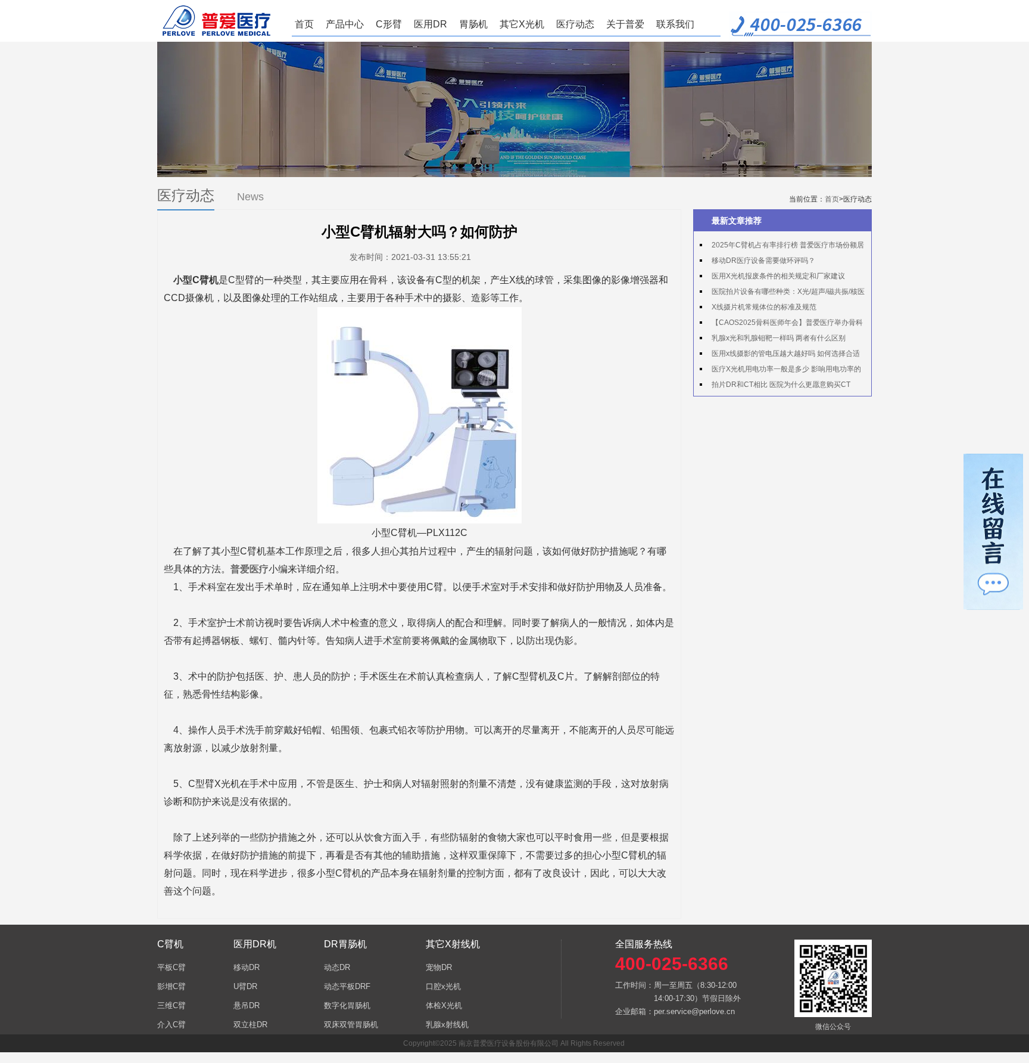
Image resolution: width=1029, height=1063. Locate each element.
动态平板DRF (347, 986)
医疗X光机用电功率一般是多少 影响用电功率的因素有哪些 (780, 371)
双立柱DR (250, 1024)
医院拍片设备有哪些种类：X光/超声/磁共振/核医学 (782, 293)
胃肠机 (473, 24)
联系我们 (675, 24)
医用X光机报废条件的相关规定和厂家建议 (778, 276)
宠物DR (439, 967)
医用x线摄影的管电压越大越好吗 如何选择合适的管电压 (780, 355)
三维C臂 (171, 1005)
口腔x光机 (443, 986)
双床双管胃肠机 (351, 1024)
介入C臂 (171, 1024)
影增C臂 (171, 986)
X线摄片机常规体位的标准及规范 (764, 307)
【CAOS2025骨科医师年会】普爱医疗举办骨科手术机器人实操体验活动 (781, 324)
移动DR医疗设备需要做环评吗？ (763, 260)
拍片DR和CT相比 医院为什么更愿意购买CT (781, 384)
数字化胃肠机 (347, 1005)
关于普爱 (625, 24)
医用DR (430, 24)
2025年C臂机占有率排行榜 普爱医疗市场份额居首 (782, 247)
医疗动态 (575, 24)
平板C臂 (171, 967)
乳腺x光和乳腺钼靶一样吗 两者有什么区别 (779, 338)
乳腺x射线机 (447, 1024)
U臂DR (245, 986)
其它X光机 (522, 24)
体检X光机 (444, 1005)
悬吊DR (246, 1005)
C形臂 (389, 24)
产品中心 (345, 24)
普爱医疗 (249, 569)
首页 (304, 24)
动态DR (337, 967)
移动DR (246, 967)
